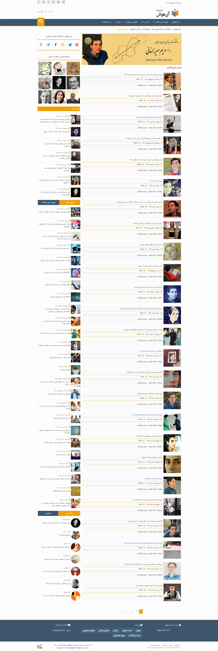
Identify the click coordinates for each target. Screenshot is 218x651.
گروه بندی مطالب (161, 22)
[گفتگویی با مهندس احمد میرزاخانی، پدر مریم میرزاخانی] (73, 97)
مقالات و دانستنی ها (161, 29)
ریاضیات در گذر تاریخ (140, 29)
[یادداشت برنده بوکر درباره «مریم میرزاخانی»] (172, 294)
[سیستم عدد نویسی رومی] (73, 68)
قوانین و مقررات (131, 22)
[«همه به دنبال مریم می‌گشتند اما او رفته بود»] (172, 506)
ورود (38, 11)
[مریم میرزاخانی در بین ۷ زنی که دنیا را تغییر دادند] (172, 166)
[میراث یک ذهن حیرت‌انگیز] (172, 485)
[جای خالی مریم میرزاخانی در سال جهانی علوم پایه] (172, 102)
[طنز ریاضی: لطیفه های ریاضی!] (59, 68)
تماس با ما (145, 22)
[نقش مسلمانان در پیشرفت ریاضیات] (45, 82)
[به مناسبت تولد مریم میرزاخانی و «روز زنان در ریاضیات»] (172, 145)
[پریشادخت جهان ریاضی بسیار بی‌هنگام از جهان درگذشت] (172, 571)
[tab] (48, 202)
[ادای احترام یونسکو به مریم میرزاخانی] (172, 400)
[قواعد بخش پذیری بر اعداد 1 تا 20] (45, 68)
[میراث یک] (172, 187)
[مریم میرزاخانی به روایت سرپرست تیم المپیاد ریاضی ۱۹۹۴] (172, 81)
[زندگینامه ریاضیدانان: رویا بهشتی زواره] (59, 97)
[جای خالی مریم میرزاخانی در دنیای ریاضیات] (172, 230)
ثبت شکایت (106, 22)
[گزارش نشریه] (172, 209)
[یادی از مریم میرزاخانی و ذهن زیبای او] (172, 124)
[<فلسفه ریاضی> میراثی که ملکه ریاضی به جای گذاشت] (172, 379)
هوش (68, 645)
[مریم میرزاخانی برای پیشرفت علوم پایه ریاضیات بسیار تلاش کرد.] (172, 315)
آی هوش (175, 22)
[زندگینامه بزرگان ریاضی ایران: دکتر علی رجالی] (73, 82)
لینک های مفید (154, 645)
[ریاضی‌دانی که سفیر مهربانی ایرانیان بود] (172, 592)
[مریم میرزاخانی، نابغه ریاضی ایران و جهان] (59, 82)
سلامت (63, 645)
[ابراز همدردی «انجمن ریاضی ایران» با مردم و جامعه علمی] (172, 550)
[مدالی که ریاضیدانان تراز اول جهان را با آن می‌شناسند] (172, 528)
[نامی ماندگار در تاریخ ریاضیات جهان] (172, 272)
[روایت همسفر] (172, 336)
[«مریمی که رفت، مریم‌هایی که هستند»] (172, 443)
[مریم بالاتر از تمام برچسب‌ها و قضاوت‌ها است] (172, 421)
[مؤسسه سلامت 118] (40, 646)
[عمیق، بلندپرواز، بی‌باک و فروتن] (172, 464)
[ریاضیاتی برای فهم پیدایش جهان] (172, 251)
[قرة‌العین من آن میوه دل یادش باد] (172, 358)
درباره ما (118, 22)
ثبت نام (48, 11)
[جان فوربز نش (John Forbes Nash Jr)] (45, 97)
